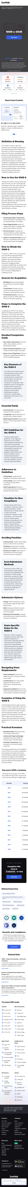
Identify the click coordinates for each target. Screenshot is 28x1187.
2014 (9, 826)
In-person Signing (8, 1057)
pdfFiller (4, 1147)
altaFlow (4, 1153)
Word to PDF (7, 1010)
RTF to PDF (7, 1032)
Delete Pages (20, 1035)
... (18, 1180)
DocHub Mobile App (7, 1145)
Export (18, 1093)
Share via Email (21, 1053)
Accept (14, 1183)
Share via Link (20, 1049)
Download (19, 1097)
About (16, 1121)
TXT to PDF (7, 1013)
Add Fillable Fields (21, 1016)
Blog (3, 1143)
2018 (9, 807)
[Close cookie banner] (25, 1180)
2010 (9, 844)
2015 (9, 821)
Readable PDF (20, 1087)
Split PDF (19, 1022)
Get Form (14, 37)
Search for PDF (21, 1090)
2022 (9, 788)
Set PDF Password (19, 1083)
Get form (14, 877)
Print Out (19, 1100)
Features (4, 1132)
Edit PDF (19, 1010)
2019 (9, 802)
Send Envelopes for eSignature (8, 1053)
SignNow (4, 1151)
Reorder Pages (21, 1032)
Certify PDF (20, 1079)
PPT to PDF (7, 1022)
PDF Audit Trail (21, 1076)
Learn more (14, 947)
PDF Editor (4, 1121)
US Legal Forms (6, 1149)
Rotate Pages (20, 1029)
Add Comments (21, 1046)
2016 (9, 816)
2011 (9, 840)
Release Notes (18, 1132)
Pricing (3, 1128)
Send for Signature (6, 1048)
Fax (18, 1056)
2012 (9, 835)
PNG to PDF (7, 1016)
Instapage (4, 1154)
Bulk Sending (7, 1065)
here (15, 1110)
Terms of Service (18, 1123)
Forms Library (5, 1130)
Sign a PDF (7, 1044)
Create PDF (20, 1013)
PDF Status (20, 1059)
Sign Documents (6, 1125)
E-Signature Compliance (20, 1128)
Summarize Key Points (8, 1086)
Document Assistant (7, 1077)
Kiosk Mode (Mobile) (7, 1061)
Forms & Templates (7, 1123)
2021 (9, 792)
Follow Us (5, 1170)
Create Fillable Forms (20, 1066)
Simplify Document (7, 1082)
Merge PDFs (20, 1026)
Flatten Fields (20, 1019)
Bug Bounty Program (19, 1134)
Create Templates (21, 1062)
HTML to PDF (7, 1029)
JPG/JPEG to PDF (8, 1019)
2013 (9, 830)
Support (16, 1130)
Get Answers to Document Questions (8, 1092)
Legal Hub (17, 1126)
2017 (9, 811)
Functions (4, 1134)
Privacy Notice (18, 1125)
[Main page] (6, 3)
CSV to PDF (7, 1026)
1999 (9, 849)
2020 (9, 797)
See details (13, 60)
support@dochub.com (7, 1163)
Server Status (5, 1126)
